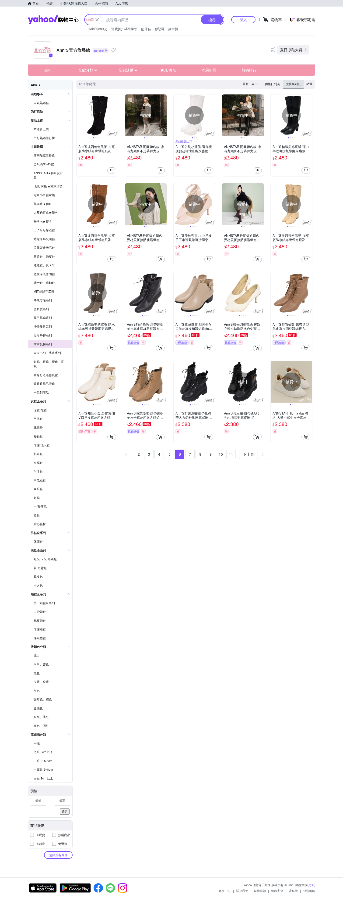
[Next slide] (115, 115)
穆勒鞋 (159, 28)
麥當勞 (173, 28)
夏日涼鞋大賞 (291, 49)
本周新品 (208, 70)
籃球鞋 (146, 28)
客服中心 (225, 890)
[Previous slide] (80, 115)
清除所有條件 (58, 855)
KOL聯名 (168, 70)
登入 (243, 19)
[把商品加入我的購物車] (111, 170)
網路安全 (277, 890)
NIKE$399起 (98, 28)
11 (231, 454)
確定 (65, 811)
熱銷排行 (249, 70)
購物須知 (260, 890)
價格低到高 (272, 84)
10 (221, 454)
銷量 (309, 84)
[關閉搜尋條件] (97, 19)
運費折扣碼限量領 (124, 28)
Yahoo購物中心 (53, 19)
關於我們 (242, 890)
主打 (48, 70)
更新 (311, 885)
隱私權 (293, 890)
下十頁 (248, 454)
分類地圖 (309, 890)
